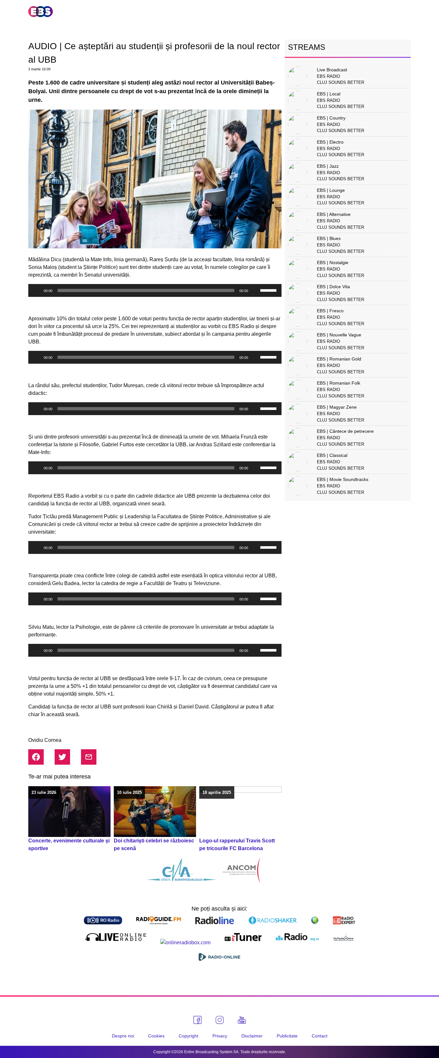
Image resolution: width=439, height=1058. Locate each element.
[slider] (269, 290)
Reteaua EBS (184, 11)
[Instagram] (220, 1020)
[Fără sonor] (255, 290)
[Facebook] (197, 1020)
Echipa (222, 11)
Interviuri (295, 11)
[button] (406, 11)
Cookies (156, 1035)
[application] (155, 290)
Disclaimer (252, 1035)
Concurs (334, 11)
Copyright (188, 1035)
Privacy (219, 1035)
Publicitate (375, 11)
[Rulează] (36, 290)
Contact (319, 1035)
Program (256, 11)
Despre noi (123, 1035)
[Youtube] (242, 1020)
